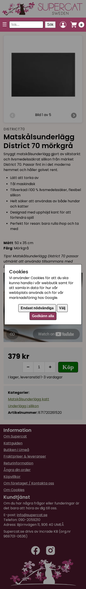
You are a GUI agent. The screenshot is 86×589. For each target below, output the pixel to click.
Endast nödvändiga (37, 308)
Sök (50, 24)
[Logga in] (63, 24)
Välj (62, 308)
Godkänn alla (43, 316)
